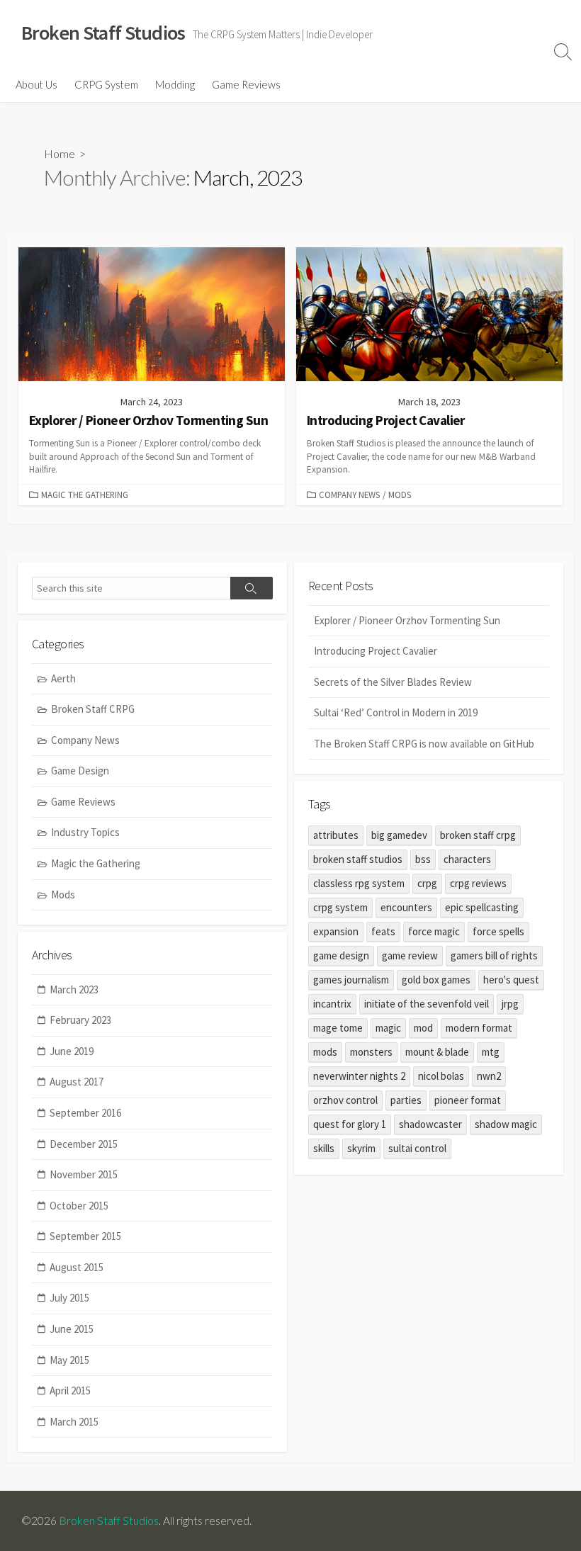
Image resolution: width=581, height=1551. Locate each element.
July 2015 (69, 1297)
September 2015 (85, 1236)
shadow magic (506, 1124)
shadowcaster (430, 1124)
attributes (336, 835)
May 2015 (69, 1360)
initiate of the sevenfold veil (426, 1003)
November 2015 (84, 1174)
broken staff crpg (478, 835)
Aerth (63, 678)
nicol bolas (441, 1076)
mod (423, 1027)
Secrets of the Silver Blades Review (393, 682)
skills (323, 1148)
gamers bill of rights (494, 955)
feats (383, 931)
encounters (406, 907)
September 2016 (85, 1112)
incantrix (332, 1003)
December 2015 (84, 1144)
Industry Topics (85, 832)
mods (325, 1052)
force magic (434, 931)
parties (406, 1100)
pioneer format (467, 1100)
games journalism (351, 979)
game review (410, 955)
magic (388, 1027)
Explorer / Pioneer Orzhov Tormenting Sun (407, 620)
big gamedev (399, 835)
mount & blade (437, 1052)
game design (341, 955)
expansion (336, 931)
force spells (498, 931)
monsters (371, 1052)
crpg (427, 883)
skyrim (361, 1148)
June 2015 (72, 1329)
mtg (491, 1052)
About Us (36, 84)
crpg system (340, 907)
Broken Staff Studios (109, 1520)
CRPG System (106, 84)
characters (467, 859)
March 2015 (74, 1421)
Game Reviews (246, 84)
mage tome (338, 1027)
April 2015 (70, 1390)
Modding (175, 84)
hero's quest (511, 979)
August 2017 (76, 1081)
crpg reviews (478, 883)
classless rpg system (359, 883)
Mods (399, 494)
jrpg (510, 1003)
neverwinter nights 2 (359, 1076)
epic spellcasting (482, 907)
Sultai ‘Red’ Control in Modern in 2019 (396, 712)
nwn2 (489, 1076)
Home (59, 153)
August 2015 (76, 1267)
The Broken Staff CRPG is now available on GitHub (424, 743)
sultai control (417, 1148)
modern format (479, 1027)
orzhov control (345, 1100)
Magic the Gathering (84, 494)
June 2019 (72, 1051)
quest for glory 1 (349, 1124)
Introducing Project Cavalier (375, 651)
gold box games (436, 979)
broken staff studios (357, 859)
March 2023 (74, 989)
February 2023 (80, 1020)
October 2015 (79, 1205)
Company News (349, 494)
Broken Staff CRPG (93, 709)
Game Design (80, 770)
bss (423, 859)
